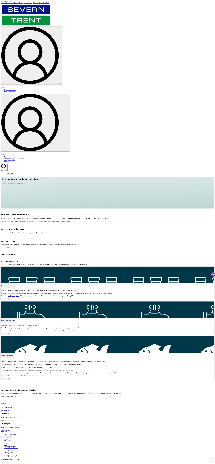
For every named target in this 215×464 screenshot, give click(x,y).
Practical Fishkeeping (22, 375)
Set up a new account (9, 91)
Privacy (6, 437)
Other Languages (5, 430)
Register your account (10, 90)
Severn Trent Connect (10, 457)
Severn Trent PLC (9, 450)
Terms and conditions (9, 440)
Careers (6, 443)
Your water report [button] (5, 247)
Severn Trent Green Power (11, 455)
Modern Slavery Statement (11, 448)
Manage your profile (9, 160)
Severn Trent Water (9, 173)
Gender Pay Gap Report (10, 446)
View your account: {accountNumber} (14, 158)
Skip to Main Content (6, 1)
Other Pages (4, 431)
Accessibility (7, 436)
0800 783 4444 (5, 410)
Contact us (3, 420)
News (5, 445)
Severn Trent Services (10, 454)
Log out (3, 154)
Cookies (6, 439)
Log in (2, 87)
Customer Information (10, 434)
